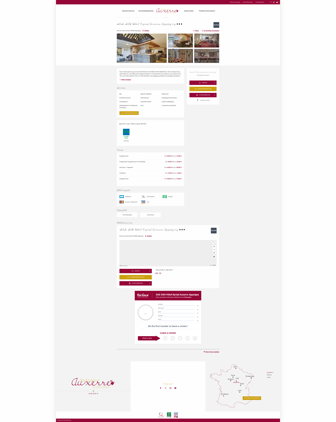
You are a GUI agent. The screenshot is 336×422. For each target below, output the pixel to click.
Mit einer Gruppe (235, 2)
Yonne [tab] (268, 377)
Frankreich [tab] (269, 372)
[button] (273, 2)
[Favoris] (271, 2)
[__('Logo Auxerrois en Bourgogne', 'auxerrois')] (93, 383)
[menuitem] (128, 11)
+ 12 (206, 55)
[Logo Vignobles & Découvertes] (169, 415)
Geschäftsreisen (248, 2)
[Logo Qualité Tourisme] (161, 415)
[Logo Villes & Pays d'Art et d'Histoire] (175, 415)
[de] (277, 2)
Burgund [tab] (269, 375)
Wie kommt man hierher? (252, 398)
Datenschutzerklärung (64, 420)
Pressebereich (260, 2)
